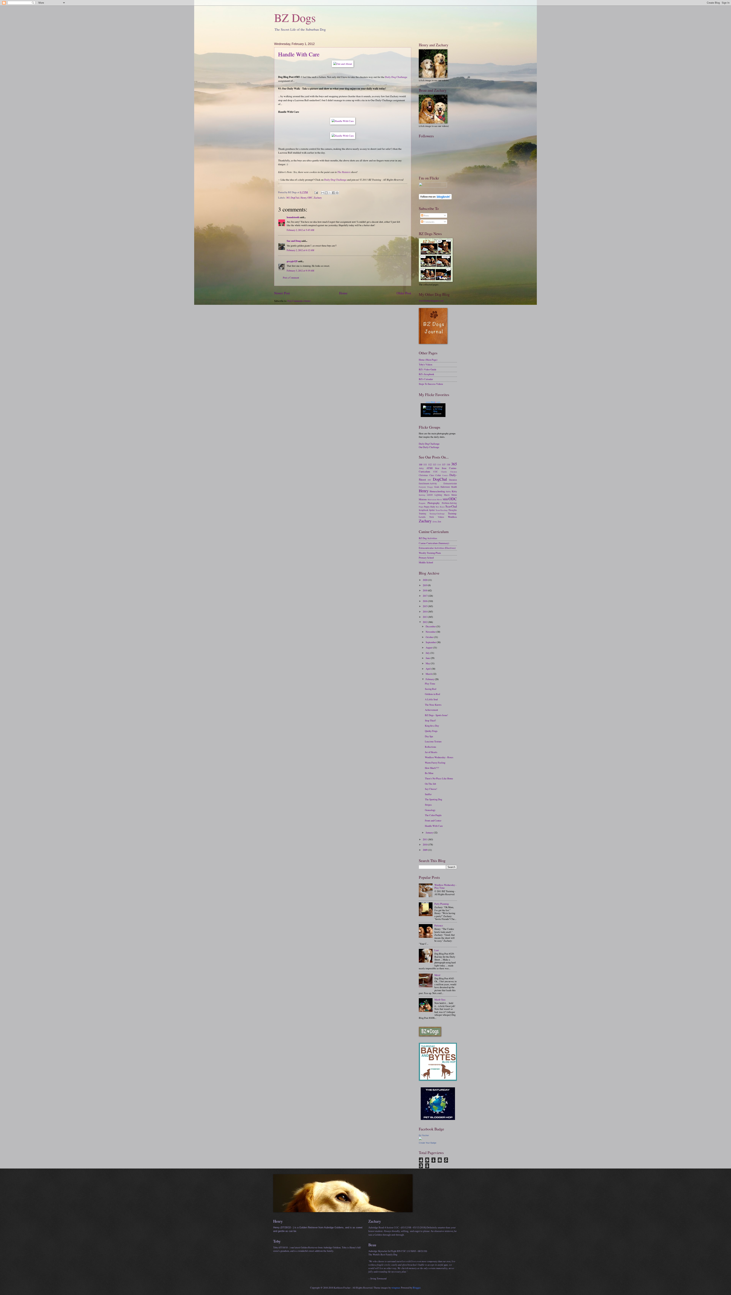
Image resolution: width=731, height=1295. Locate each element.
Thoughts (452, 510)
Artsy (421, 468)
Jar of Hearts (431, 752)
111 (425, 464)
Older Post (404, 293)
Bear (437, 468)
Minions (423, 499)
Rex (437, 506)
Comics (445, 475)
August (429, 647)
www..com (433, 402)
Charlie (444, 471)
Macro (447, 494)
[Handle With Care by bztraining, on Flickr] (342, 121)
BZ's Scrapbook (426, 374)
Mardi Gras (439, 999)
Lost (436, 950)
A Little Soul (431, 699)
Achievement (431, 710)
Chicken (453, 471)
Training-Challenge (437, 513)
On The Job (430, 783)
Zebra (435, 521)
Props (421, 506)
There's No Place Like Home (439, 778)
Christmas (423, 475)
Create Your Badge (427, 1143)
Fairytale (422, 487)
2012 (425, 622)
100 (420, 464)
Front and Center (433, 820)
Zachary (318, 197)
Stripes (428, 804)
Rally (432, 506)
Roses (442, 506)
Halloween (445, 486)
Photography (434, 503)
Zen (439, 521)
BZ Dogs (295, 17)
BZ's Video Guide (427, 369)
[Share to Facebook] (333, 193)
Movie (439, 499)
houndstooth (293, 217)
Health (454, 486)
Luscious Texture (433, 741)
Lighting (438, 494)
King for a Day (432, 725)
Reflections (430, 746)
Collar (438, 475)
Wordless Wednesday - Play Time (445, 886)
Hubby (448, 491)
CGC (435, 471)
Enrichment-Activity (428, 483)
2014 (425, 611)
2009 (425, 850)
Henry (303, 197)
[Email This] (323, 193)
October (430, 637)
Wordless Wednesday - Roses (439, 757)
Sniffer (428, 794)
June (428, 658)
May (428, 663)
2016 (425, 601)
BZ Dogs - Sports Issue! (436, 715)
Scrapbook (423, 510)
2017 (425, 595)
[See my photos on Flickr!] (433, 186)
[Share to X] (330, 193)
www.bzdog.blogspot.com (431, 300)
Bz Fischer (424, 1135)
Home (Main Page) (428, 359)
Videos (441, 516)
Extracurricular (450, 483)
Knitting (422, 495)
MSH (445, 499)
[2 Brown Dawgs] (438, 1080)
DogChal (295, 197)
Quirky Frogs (431, 731)
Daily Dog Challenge (396, 77)
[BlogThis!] (326, 193)
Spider (432, 510)
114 (439, 464)
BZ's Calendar (426, 379)
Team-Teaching (442, 510)
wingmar (395, 1287)
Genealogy (430, 810)
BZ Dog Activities (428, 538)
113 (434, 464)
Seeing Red (430, 689)
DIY (429, 480)
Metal (437, 975)
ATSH (429, 468)
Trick (431, 516)
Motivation (432, 499)
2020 (425, 580)
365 (288, 197)
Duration (453, 479)
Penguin (422, 503)
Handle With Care (298, 54)
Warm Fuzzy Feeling (435, 762)
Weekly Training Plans (430, 553)
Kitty (454, 491)
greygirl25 (292, 261)
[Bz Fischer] (420, 1139)
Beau (444, 468)
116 (448, 464)
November (431, 631)
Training (422, 513)
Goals (436, 486)
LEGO (430, 494)
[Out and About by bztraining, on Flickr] (343, 64)
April (428, 668)
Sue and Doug (294, 241)
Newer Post (282, 293)
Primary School (426, 557)
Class (431, 475)
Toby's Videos (425, 364)
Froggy (430, 487)
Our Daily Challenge (429, 447)
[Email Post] (315, 192)
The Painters (343, 172)
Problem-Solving (449, 503)
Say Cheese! (431, 789)
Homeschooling (437, 491)
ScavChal (451, 506)
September (431, 642)
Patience (438, 925)
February (430, 679)
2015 (425, 606)
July (428, 653)
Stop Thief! (430, 720)
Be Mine (429, 773)
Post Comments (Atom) (298, 301)
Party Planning (441, 903)
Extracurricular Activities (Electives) (437, 548)
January (430, 832)
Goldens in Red (432, 694)
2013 (425, 617)
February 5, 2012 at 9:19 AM (300, 270)
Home (343, 293)
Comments (428, 221)
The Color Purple (433, 815)
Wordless (452, 517)
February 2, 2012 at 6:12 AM (300, 250)
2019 (425, 585)
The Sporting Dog (433, 799)
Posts (426, 215)
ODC (310, 197)
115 (443, 464)
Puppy (427, 506)
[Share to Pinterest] (337, 193)
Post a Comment (291, 277)
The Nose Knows (433, 704)
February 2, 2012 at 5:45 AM (300, 230)
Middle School (426, 562)
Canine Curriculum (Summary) (434, 543)
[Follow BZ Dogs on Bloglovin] (435, 198)
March (429, 674)
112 (430, 464)
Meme (454, 494)
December (431, 626)
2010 (425, 844)
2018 (425, 590)
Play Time (430, 683)
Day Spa (429, 736)
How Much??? (432, 768)
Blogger (416, 1287)
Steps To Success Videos (431, 384)
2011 (425, 839)
